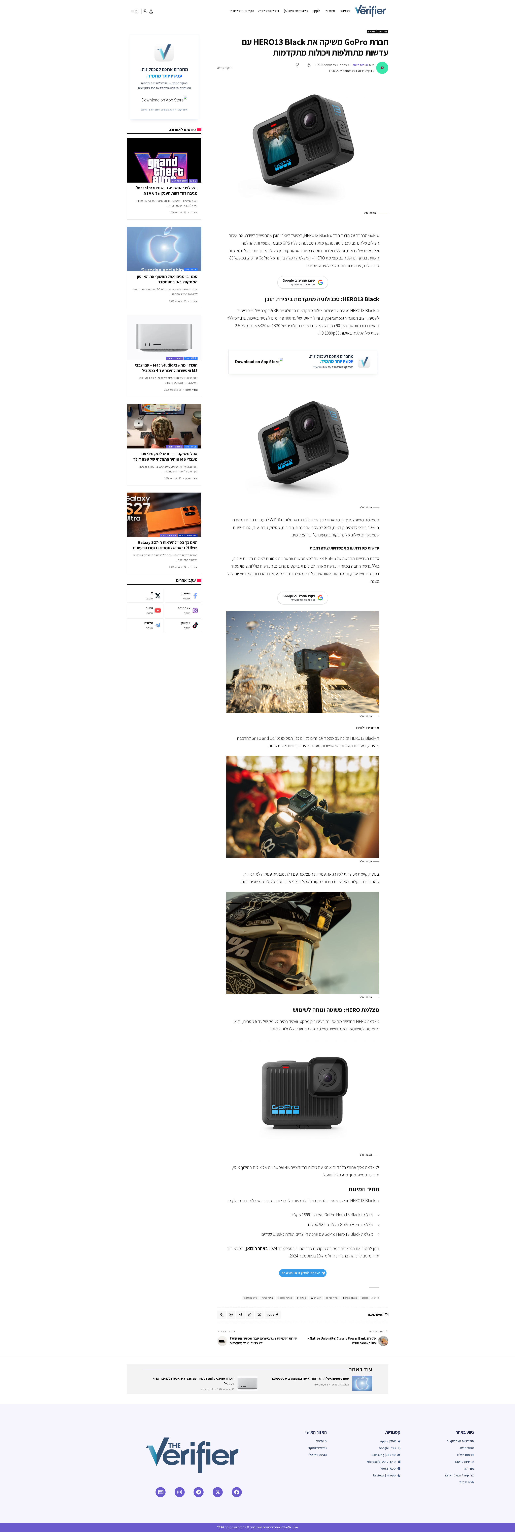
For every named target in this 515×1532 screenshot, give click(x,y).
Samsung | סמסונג (187, 535)
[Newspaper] (161, 1492)
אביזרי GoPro (332, 1298)
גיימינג (193, 181)
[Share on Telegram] (240, 1315)
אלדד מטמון (191, 390)
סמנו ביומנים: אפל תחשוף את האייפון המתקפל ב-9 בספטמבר (167, 279)
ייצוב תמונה (316, 1298)
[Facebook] (183, 596)
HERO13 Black (350, 1298)
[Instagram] (183, 611)
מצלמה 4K (301, 1298)
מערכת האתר (360, 65)
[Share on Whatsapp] (250, 1315)
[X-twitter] (218, 1492)
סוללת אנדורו (267, 1298)
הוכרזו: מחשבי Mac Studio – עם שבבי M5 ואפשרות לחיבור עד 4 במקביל (166, 367)
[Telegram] (145, 625)
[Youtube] (145, 611)
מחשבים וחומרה (174, 358)
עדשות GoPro (250, 1298)
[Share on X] (259, 1315)
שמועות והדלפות (179, 181)
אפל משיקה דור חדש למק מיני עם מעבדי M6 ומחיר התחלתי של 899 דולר (165, 456)
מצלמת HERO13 (285, 1298)
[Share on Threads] (231, 1315)
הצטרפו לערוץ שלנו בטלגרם (300, 1273)
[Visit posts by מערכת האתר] (382, 68)
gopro (365, 1298)
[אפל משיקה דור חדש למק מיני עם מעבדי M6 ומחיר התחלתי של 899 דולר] (164, 426)
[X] (145, 596)
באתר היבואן (257, 1248)
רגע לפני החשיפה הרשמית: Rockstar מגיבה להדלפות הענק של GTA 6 (166, 190)
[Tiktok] (183, 625)
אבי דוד (194, 212)
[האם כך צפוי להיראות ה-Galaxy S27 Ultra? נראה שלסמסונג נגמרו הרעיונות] (164, 515)
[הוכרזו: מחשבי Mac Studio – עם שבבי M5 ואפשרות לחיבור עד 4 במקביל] (164, 337)
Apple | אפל (190, 269)
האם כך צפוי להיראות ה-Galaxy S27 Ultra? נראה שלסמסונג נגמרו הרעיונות (165, 545)
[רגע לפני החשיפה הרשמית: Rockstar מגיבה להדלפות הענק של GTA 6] (164, 160)
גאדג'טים (383, 31)
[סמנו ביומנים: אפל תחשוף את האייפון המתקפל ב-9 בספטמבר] (164, 249)
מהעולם (371, 31)
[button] (151, 11)
